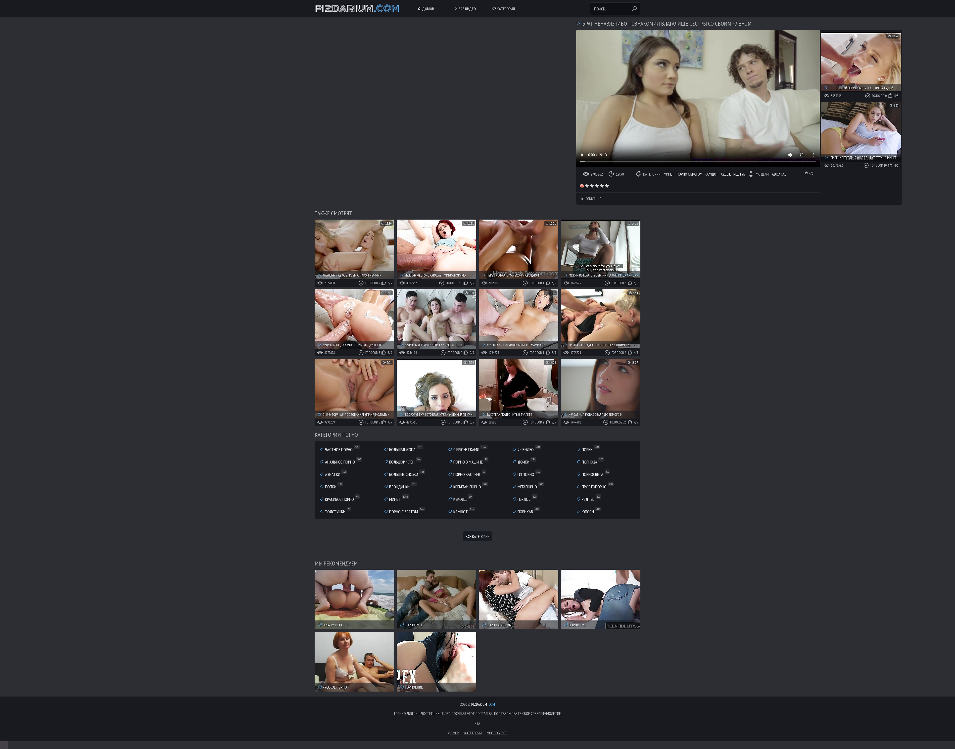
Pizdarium (357, 8)
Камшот (711, 174)
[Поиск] (634, 8)
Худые (726, 174)
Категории (505, 8)
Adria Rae (779, 174)
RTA (477, 723)
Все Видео (467, 8)
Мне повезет (497, 732)
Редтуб (739, 174)
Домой (428, 8)
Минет (669, 174)
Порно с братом (689, 174)
